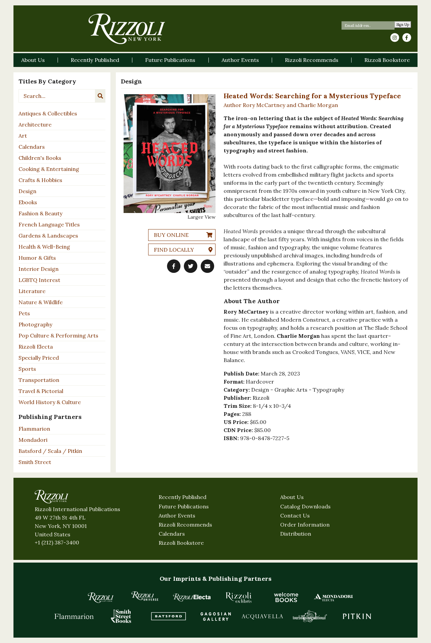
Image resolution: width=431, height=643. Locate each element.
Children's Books (40, 157)
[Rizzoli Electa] (192, 597)
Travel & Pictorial (41, 391)
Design (27, 191)
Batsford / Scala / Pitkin (50, 451)
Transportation (39, 380)
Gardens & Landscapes (48, 235)
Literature (32, 291)
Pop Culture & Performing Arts (58, 335)
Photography (35, 324)
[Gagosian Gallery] (215, 616)
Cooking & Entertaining (49, 169)
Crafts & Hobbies (40, 180)
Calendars (32, 146)
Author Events (177, 515)
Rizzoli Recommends (185, 524)
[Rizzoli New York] (127, 28)
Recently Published (182, 497)
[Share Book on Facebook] (173, 266)
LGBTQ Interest (39, 280)
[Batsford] (168, 616)
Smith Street (35, 462)
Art (23, 135)
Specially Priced (39, 357)
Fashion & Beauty (40, 213)
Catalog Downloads (305, 506)
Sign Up (402, 25)
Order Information (305, 524)
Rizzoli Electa (36, 346)
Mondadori (33, 439)
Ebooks (28, 202)
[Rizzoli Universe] (144, 596)
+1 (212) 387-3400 (57, 542)
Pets (24, 313)
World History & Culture (50, 402)
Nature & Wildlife (41, 302)
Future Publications (184, 506)
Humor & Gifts (37, 257)
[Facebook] (406, 37)
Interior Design (39, 268)
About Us (292, 497)
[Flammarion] (74, 616)
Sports (27, 368)
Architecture (35, 124)
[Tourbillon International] (309, 616)
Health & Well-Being (44, 246)
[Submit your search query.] (100, 96)
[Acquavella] (262, 616)
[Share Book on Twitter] (190, 266)
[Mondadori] (333, 597)
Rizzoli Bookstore (181, 542)
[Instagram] (394, 37)
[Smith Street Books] (121, 616)
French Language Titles (49, 224)
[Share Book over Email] (207, 266)
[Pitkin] (356, 616)
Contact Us (295, 515)
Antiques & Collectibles (48, 113)
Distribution (295, 533)
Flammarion (34, 428)
